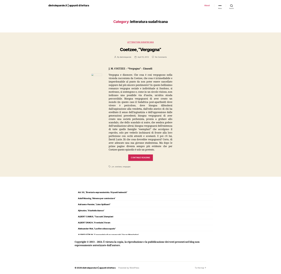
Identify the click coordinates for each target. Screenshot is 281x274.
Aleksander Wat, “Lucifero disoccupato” (97, 228)
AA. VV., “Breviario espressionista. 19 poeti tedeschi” (102, 192)
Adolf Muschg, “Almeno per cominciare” (96, 198)
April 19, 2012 (143, 57)
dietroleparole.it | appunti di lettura (68, 5)
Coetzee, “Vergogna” (140, 49)
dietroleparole (125, 57)
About (207, 5)
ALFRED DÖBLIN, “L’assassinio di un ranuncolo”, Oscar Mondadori (108, 235)
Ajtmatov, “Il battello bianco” (91, 210)
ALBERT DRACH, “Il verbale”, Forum (94, 222)
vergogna (126, 167)
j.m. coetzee (117, 167)
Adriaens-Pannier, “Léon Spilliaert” (94, 204)
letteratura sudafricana (140, 42)
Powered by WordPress (128, 268)
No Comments (161, 57)
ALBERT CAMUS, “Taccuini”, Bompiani (95, 216)
